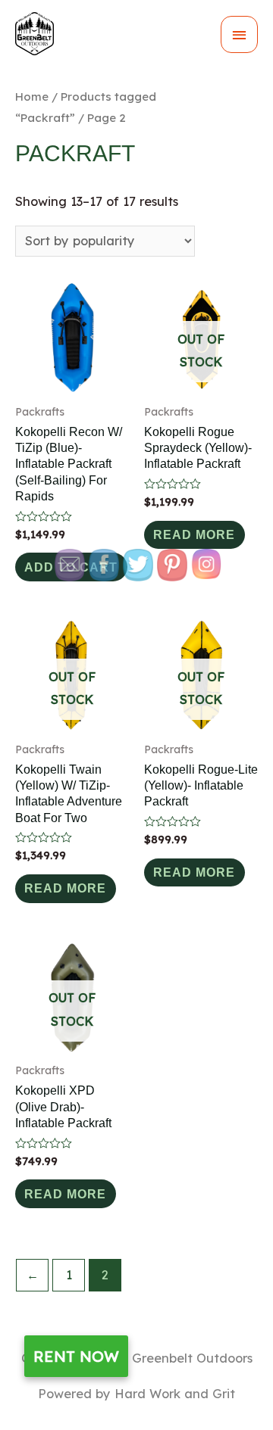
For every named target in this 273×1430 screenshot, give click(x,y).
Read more (194, 534)
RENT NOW (76, 1356)
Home (32, 96)
